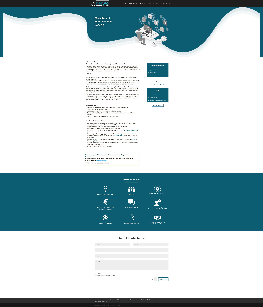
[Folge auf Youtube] (163, 84)
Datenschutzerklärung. (110, 275)
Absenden (163, 279)
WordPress (117, 305)
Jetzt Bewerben (157, 105)
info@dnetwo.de (153, 97)
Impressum (97, 299)
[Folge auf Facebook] (151, 84)
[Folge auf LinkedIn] (160, 84)
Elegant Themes (104, 305)
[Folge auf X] (154, 84)
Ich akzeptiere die (105, 275)
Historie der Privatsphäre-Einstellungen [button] (144, 299)
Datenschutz (113, 299)
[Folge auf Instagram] (157, 84)
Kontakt (106, 299)
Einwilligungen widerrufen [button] (101, 301)
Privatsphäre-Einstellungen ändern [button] (125, 299)
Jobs (102, 299)
